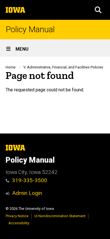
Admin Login (27, 193)
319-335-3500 (29, 180)
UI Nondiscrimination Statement (59, 216)
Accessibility (18, 223)
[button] (98, 10)
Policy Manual (30, 29)
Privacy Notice (17, 216)
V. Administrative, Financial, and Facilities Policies (63, 67)
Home (11, 67)
